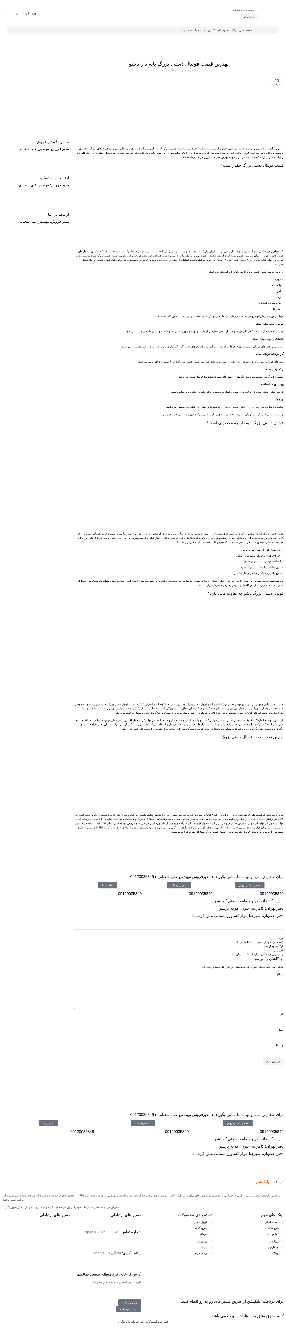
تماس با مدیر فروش (52, 141)
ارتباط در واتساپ (54, 178)
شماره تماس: (113, 1232)
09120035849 (272, 893)
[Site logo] (270, 13)
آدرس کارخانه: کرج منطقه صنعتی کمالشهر (248, 901)
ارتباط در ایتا (58, 214)
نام (282, 1014)
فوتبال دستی (272, 51)
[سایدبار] (282, 1328)
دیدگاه (279, 974)
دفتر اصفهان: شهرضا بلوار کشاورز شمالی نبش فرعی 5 (237, 915)
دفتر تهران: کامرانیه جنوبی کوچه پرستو (251, 908)
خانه (282, 51)
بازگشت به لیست (274, 946)
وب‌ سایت (278, 1045)
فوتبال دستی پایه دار (257, 51)
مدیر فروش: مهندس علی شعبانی (43, 149)
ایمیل (281, 1029)
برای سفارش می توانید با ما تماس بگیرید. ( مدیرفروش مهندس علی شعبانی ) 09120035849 (207, 876)
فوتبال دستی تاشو (169, 55)
